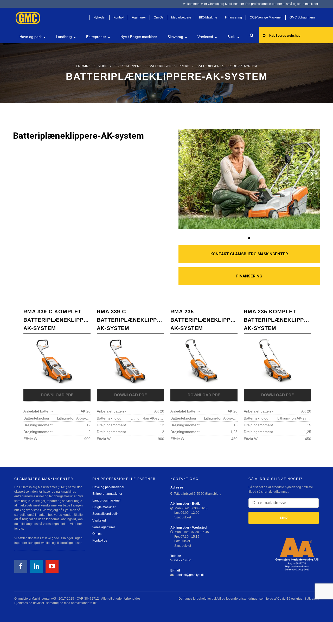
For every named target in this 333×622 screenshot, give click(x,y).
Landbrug (64, 37)
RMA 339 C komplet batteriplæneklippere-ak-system (57, 320)
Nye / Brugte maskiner (138, 37)
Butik (231, 37)
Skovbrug (175, 37)
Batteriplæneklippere (169, 65)
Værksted (205, 37)
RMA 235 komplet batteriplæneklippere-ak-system (277, 320)
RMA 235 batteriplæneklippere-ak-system (204, 320)
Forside (83, 65)
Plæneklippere (128, 65)
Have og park (31, 37)
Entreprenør (96, 37)
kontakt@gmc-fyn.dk (189, 575)
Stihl (102, 65)
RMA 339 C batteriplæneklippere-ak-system (130, 320)
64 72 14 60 (182, 560)
